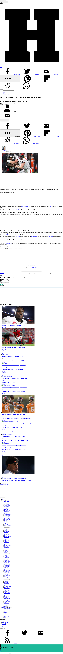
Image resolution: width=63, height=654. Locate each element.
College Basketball (7, 608)
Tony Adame (5, 150)
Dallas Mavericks (6, 533)
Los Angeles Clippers (7, 538)
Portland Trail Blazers (7, 548)
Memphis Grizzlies (7, 540)
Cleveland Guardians (7, 561)
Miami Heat (6, 541)
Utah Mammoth (6, 603)
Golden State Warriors (7, 536)
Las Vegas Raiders (6, 516)
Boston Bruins (6, 581)
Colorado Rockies (6, 562)
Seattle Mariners (6, 574)
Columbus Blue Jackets (7, 586)
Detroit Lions (6, 509)
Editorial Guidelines (5, 622)
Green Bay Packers (7, 510)
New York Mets (6, 569)
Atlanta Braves (6, 556)
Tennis (5, 617)
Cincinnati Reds (6, 560)
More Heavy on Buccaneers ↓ (4, 484)
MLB (3, 553)
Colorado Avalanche (7, 585)
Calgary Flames (6, 583)
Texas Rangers (6, 577)
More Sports (4, 607)
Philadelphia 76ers (6, 547)
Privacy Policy (4, 624)
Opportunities (4, 623)
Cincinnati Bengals (7, 505)
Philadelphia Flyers (7, 597)
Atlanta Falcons (17, 236)
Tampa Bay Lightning (7, 601)
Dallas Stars (6, 587)
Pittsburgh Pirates (6, 572)
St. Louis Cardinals (7, 575)
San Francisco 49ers (7, 523)
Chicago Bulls (6, 532)
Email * (15, 118)
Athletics (5, 555)
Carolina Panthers (50, 236)
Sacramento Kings (6, 549)
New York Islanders (7, 594)
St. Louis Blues (6, 600)
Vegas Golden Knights (7, 604)
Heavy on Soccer (6, 616)
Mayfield (50, 206)
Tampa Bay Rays (6, 576)
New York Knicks (6, 544)
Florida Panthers (6, 589)
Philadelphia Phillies (7, 571)
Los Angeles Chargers (7, 514)
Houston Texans (6, 511)
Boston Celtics (6, 529)
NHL (3, 579)
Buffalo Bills (6, 503)
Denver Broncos (6, 508)
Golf (4, 611)
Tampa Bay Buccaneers (24, 206)
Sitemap (3, 625)
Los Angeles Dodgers (7, 566)
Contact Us (3, 621)
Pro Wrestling (6, 615)
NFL (3, 500)
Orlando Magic (6, 546)
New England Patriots (7, 518)
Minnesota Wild (6, 591)
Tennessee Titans (6, 526)
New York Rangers (7, 595)
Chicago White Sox (7, 559)
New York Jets (6, 521)
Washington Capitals (7, 605)
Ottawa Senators (6, 596)
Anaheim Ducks (6, 580)
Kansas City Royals (7, 564)
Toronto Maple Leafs (7, 602)
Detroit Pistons (6, 535)
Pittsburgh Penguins (7, 598)
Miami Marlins (6, 567)
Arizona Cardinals (6, 501)
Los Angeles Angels (7, 565)
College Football (6, 609)
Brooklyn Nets (6, 530)
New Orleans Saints (34, 236)
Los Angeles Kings (7, 590)
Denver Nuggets (6, 534)
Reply (1, 651)
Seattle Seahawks (6, 524)
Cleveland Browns (7, 506)
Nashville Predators (7, 593)
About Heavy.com (5, 620)
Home (3, 499)
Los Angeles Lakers (7, 539)
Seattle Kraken (6, 599)
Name (15, 111)
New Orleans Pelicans (7, 543)
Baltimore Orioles (6, 557)
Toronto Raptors (6, 551)
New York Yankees (7, 570)
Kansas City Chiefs (6, 234)
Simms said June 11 (16, 209)
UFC (5, 613)
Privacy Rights (4, 626)
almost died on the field (8, 243)
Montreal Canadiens (7, 592)
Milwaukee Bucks (6, 542)
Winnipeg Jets (6, 606)
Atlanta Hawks (6, 528)
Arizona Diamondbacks (7, 554)
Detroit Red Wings (7, 588)
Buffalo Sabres (6, 582)
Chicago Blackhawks (7, 584)
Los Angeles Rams (7, 515)
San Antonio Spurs (7, 550)
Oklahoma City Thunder (7, 545)
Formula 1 (5, 610)
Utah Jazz (5, 552)
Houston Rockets (6, 537)
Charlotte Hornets (6, 531)
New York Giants (6, 520)
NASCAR (5, 612)
